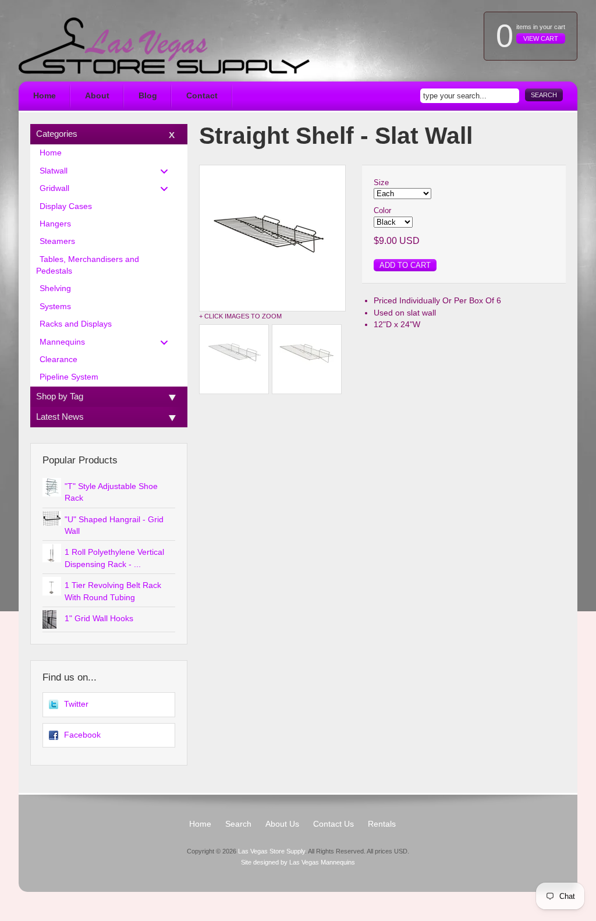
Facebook (82, 735)
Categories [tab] (56, 134)
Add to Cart (405, 265)
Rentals (382, 824)
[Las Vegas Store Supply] (164, 45)
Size (381, 182)
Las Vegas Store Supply (271, 851)
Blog (148, 95)
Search (544, 94)
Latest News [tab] (60, 416)
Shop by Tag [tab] (59, 396)
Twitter (76, 704)
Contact (202, 95)
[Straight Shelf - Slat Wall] (272, 238)
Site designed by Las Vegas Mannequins (298, 862)
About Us (282, 824)
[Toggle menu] (168, 171)
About (97, 95)
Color (382, 210)
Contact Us (333, 824)
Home (44, 95)
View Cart (540, 38)
